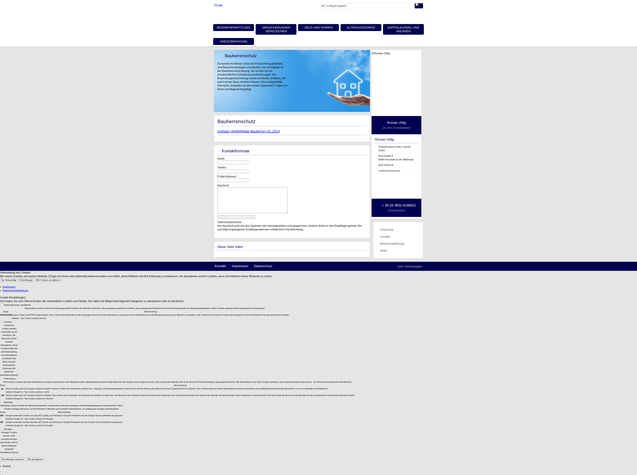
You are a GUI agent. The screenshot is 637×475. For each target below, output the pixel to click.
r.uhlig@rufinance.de (389, 170)
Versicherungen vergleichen (276, 29)
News (383, 250)
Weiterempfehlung (392, 243)
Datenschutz (263, 266)
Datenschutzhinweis (229, 222)
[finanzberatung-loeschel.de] (218, 5)
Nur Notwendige (8, 280)
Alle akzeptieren (35, 459)
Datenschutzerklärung (15, 290)
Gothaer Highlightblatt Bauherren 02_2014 (248, 131)
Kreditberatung (233, 41)
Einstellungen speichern (12, 459)
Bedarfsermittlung (233, 27)
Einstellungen (26, 280)
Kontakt (385, 236)
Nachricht (223, 185)
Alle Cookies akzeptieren (48, 280)
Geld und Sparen (318, 27)
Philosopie (387, 229)
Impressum (240, 266)
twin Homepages (410, 266)
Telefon (221, 167)
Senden (236, 217)
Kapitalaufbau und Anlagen (403, 29)
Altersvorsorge (361, 27)
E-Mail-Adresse (227, 176)
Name (221, 158)
